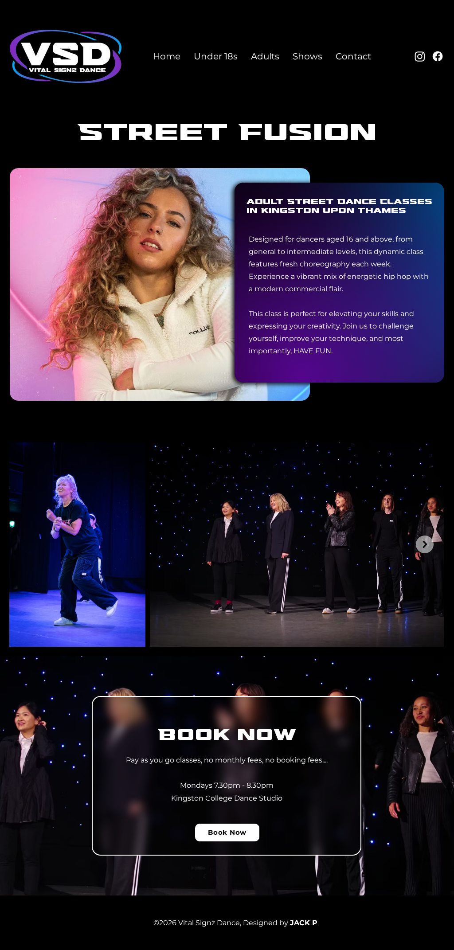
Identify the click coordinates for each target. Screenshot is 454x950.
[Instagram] (420, 56)
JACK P (303, 923)
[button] (215, 56)
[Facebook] (437, 56)
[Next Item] (425, 544)
